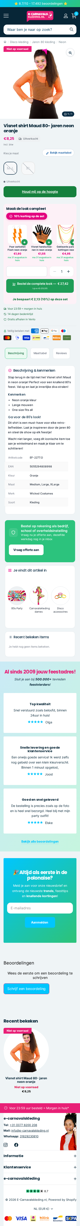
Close (40, 1155)
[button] (68, 271)
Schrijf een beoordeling (26, 988)
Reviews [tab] (61, 353)
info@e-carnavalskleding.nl (30, 1130)
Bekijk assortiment (6, 16)
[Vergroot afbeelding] (70, 52)
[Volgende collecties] (12, 618)
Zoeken (71, 30)
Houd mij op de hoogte (40, 191)
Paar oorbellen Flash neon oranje (17, 248)
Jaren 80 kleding (43, 42)
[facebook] (16, 1145)
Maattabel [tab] (40, 353)
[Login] (66, 15)
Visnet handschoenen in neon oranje (41, 248)
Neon (62, 42)
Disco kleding (19, 42)
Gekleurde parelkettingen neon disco (66, 248)
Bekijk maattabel (60, 152)
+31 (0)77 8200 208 (23, 1125)
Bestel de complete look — (42, 286)
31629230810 (29, 1136)
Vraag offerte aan (26, 550)
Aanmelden (40, 922)
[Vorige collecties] (12, 579)
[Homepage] (5, 42)
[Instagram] (6, 1145)
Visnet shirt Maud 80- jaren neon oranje (26, 1079)
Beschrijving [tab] (16, 353)
